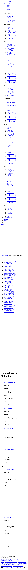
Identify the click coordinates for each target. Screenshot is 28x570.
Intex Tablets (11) (8, 286)
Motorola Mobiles (11, 52)
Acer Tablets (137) (8, 262)
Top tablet (9, 63)
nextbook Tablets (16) (9, 312)
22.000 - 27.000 (11, 31)
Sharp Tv (9, 216)
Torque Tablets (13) (8, 306)
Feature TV (9, 184)
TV (7, 10)
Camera (8, 9)
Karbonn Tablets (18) (9, 288)
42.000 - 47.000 (11, 34)
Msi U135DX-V (8, 566)
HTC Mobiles (10, 49)
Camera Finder (10, 142)
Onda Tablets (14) (8, 298)
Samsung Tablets (11, 89)
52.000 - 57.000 (11, 35)
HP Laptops (9, 128)
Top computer (10, 103)
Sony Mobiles (10, 53)
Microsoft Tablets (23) (9, 294)
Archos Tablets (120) (9, 270)
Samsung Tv (10, 213)
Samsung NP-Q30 (22, 563)
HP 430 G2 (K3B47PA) (20, 560)
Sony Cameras (10, 173)
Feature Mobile (10, 17)
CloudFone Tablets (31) (9, 275)
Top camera (9, 145)
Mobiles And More (8, 3)
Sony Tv (9, 212)
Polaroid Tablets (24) (8, 301)
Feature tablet (10, 62)
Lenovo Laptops (10, 133)
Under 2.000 (10, 29)
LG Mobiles (9, 46)
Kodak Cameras (10, 176)
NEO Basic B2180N (5, 564)
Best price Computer (11, 105)
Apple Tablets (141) (8, 269)
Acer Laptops (10, 137)
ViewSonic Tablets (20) (9, 309)
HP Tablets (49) (7, 282)
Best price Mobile (11, 21)
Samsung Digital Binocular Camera (9, 562)
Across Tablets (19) (8, 263)
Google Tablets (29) (8, 279)
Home (2, 255)
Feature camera (10, 144)
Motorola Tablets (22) (9, 296)
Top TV (8, 183)
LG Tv (8, 211)
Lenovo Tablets (10, 95)
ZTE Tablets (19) (8, 310)
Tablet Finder (10, 60)
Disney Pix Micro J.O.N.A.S (7, 560)
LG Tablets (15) (7, 290)
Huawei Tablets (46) (8, 285)
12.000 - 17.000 (11, 30)
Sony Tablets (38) (8, 304)
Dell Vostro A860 (22, 562)
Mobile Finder (10, 16)
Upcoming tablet (10, 66)
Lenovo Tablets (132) (9, 292)
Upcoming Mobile (11, 20)
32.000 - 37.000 (11, 33)
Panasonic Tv (10, 215)
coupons (6, 219)
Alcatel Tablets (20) (8, 266)
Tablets (6, 255)
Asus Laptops (10, 131)
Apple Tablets (10, 91)
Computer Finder (11, 101)
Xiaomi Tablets (10, 92)
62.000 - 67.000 (11, 37)
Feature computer (11, 102)
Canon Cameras (10, 170)
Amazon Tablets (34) (9, 267)
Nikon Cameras (10, 171)
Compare (3, 568)
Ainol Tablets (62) (8, 265)
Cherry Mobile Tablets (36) (10, 274)
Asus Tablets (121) (8, 271)
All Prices (9, 27)
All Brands (9, 44)
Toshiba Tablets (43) (8, 308)
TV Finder (9, 181)
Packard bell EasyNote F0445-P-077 (9, 563)
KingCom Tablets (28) (9, 289)
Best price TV (10, 185)
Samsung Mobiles (11, 45)
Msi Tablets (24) (7, 297)
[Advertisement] (14, 240)
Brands (5, 220)
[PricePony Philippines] (6, 1)
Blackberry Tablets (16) (9, 273)
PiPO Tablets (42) (8, 300)
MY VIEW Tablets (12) (9, 293)
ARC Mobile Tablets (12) (10, 261)
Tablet (8, 6)
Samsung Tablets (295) (9, 302)
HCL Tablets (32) (8, 281)
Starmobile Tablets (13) (9, 305)
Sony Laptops (10, 135)
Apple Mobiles (10, 48)
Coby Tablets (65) (8, 277)
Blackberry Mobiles (11, 55)
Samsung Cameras (11, 174)
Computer (9, 7)
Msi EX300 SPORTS (18, 566)
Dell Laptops (10, 130)
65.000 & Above (11, 38)
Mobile (8, 5)
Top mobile (9, 19)
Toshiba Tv (9, 209)
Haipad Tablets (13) (8, 283)
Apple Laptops (10, 134)
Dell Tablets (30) (7, 278)
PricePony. (12, 567)
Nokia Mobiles (10, 50)
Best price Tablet (10, 64)
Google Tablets (10, 93)
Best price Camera (11, 146)
